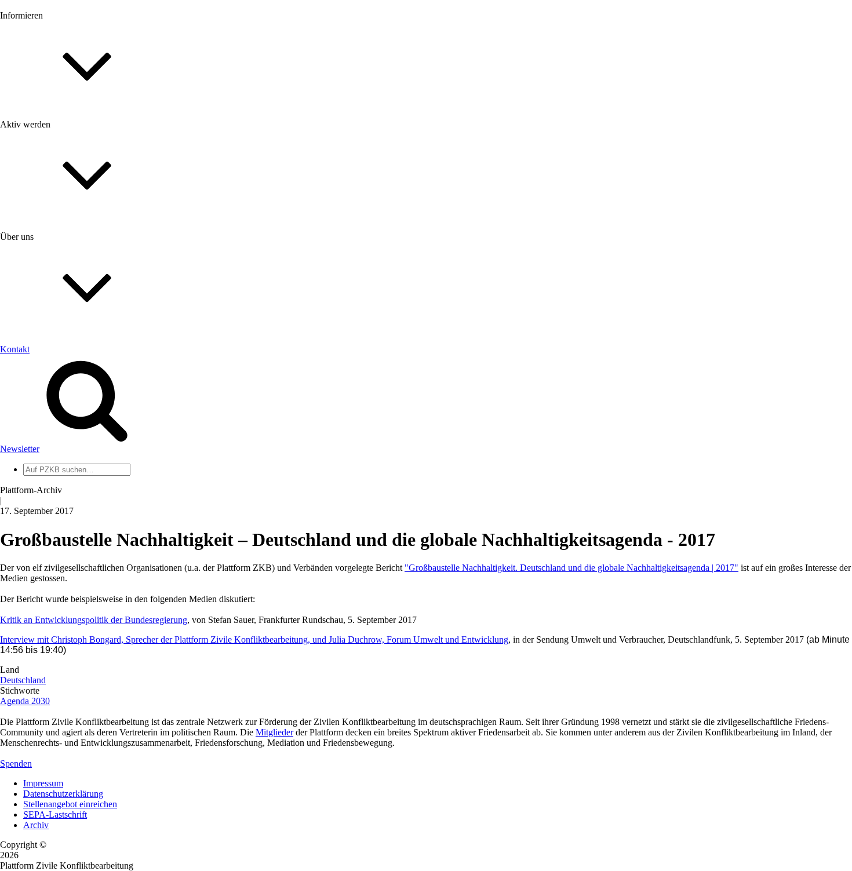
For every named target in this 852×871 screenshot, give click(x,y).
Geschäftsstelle (50, 448)
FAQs (34, 290)
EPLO (35, 556)
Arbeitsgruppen (51, 490)
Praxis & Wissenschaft (64, 336)
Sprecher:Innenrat (55, 459)
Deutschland (23, 680)
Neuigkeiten (45, 124)
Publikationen (48, 187)
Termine (38, 156)
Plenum (37, 479)
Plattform (40, 135)
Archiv (36, 825)
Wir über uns (46, 372)
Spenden (16, 763)
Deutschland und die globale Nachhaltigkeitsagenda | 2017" (628, 568)
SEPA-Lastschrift (55, 814)
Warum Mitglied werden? (69, 269)
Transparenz (45, 393)
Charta (35, 382)
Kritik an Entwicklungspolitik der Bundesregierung (93, 620)
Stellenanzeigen (52, 176)
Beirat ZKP (44, 546)
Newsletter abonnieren (64, 145)
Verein (35, 469)
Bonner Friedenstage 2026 (71, 166)
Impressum (43, 783)
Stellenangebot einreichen (70, 804)
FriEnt (34, 535)
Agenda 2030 (25, 701)
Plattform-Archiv (54, 207)
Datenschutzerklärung (63, 794)
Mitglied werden (53, 259)
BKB (33, 566)
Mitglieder (42, 280)
